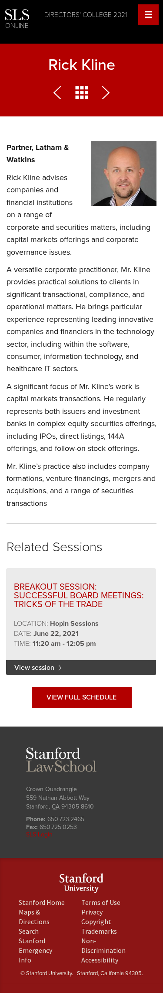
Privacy (92, 912)
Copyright (96, 921)
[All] (81, 95)
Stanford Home (42, 902)
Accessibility (99, 959)
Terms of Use (100, 902)
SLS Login (39, 834)
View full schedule (81, 697)
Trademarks (99, 931)
